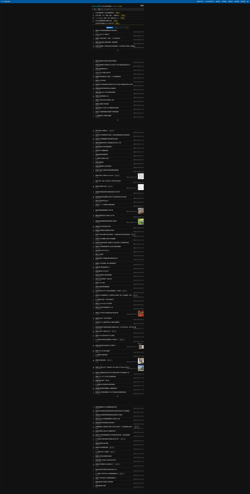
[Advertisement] (118, 55)
